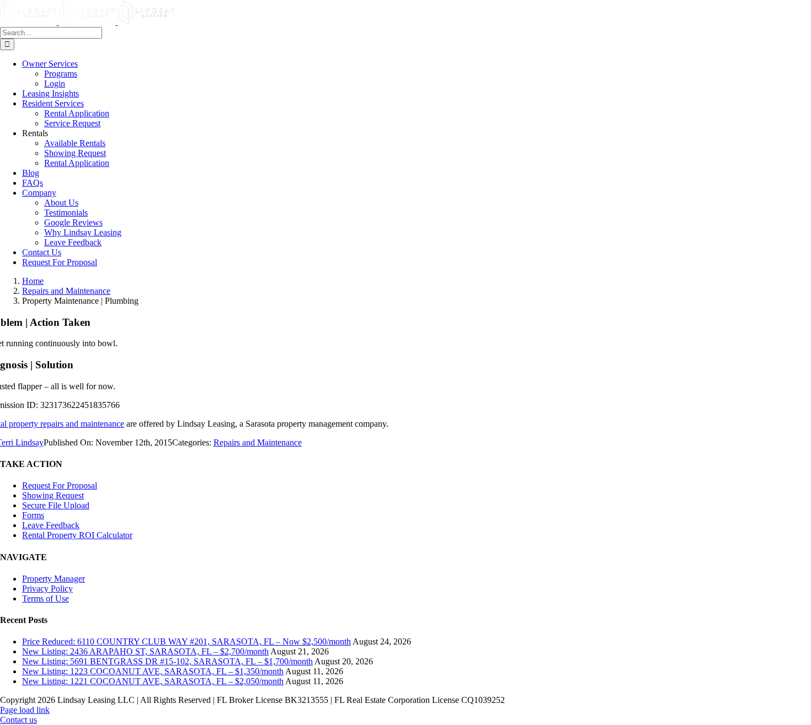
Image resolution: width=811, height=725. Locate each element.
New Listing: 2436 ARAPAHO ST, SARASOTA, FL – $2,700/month (145, 651)
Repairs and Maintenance (258, 442)
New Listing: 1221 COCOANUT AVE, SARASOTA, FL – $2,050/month (153, 681)
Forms (33, 515)
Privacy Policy (47, 588)
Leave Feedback (50, 525)
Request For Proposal (59, 485)
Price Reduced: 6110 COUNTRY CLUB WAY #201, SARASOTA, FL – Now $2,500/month (186, 641)
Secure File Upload (55, 505)
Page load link (25, 710)
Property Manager (53, 578)
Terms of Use (45, 598)
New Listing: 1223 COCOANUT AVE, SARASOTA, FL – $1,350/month (153, 671)
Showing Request (53, 495)
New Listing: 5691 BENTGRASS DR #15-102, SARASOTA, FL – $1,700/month (167, 661)
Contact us (18, 719)
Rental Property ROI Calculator (77, 535)
